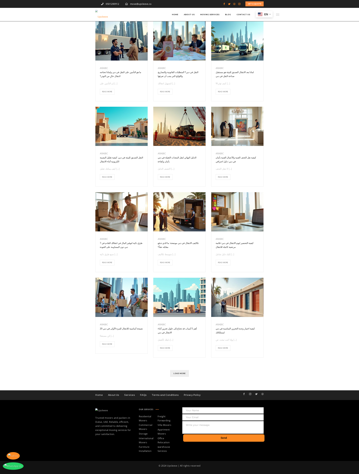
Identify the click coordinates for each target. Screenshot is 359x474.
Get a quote (254, 4)
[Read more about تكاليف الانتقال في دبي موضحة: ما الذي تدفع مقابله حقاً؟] (179, 211)
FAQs (143, 395)
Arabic (104, 68)
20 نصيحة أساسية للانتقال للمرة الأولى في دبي (121, 328)
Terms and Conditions (165, 395)
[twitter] (229, 4)
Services (129, 395)
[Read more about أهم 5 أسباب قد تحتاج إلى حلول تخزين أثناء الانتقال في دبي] (179, 297)
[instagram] (239, 4)
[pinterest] (234, 4)
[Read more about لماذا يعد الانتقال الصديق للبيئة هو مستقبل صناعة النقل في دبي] (237, 41)
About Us (113, 395)
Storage (143, 433)
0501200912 (112, 3)
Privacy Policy (192, 395)
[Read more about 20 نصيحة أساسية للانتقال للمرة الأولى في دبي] (121, 297)
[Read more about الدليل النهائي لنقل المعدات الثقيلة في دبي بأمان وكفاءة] (179, 126)
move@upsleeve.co (141, 3)
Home (99, 395)
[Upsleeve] (101, 14)
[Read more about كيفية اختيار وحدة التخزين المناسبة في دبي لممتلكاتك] (237, 297)
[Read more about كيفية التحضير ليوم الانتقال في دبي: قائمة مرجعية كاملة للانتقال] (237, 211)
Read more (108, 91)
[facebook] (224, 4)
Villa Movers (164, 425)
